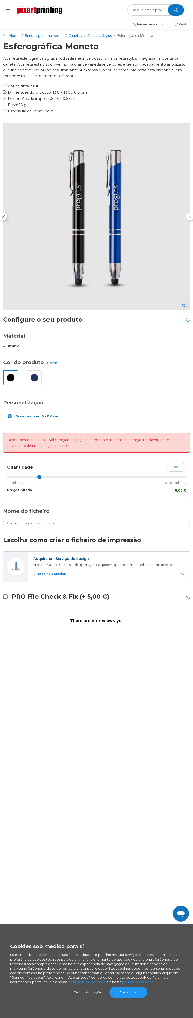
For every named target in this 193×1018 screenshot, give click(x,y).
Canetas (75, 35)
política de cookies (137, 982)
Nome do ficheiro (26, 511)
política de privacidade (87, 982)
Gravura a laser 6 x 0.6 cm (36, 416)
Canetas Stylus (99, 35)
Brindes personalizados (44, 35)
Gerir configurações (88, 992)
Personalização (23, 403)
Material (14, 336)
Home (14, 35)
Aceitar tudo (128, 992)
